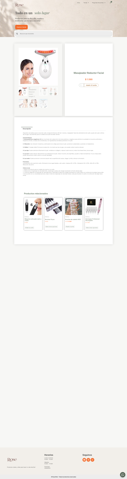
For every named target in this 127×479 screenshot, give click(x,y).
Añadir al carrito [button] (29, 227)
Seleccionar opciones (51, 226)
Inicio (78, 2)
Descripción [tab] (27, 129)
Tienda (85, 2)
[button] (55, 50)
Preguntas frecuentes (98, 2)
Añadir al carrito (91, 85)
